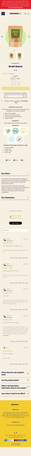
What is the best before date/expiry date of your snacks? (14, 387)
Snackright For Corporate (14, 437)
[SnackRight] (15, 13)
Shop (24, 435)
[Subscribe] (25, 96)
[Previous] (2, 36)
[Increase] (18, 83)
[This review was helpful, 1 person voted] (23, 283)
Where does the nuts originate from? (13, 373)
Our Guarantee (8, 197)
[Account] (25, 13)
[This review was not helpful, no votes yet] (26, 258)
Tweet (9, 160)
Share (16, 160)
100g (13, 78)
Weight (15, 76)
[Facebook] (14, 432)
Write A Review (15, 223)
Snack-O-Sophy (12, 435)
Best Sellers (19, 435)
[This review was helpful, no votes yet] (23, 258)
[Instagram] (16, 432)
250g (18, 78)
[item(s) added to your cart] (28, 13)
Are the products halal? (10, 380)
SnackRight (17, 443)
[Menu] (3, 13)
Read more (6, 335)
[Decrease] (13, 83)
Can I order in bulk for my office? (13, 393)
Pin (23, 160)
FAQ (22, 437)
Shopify (18, 444)
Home (6, 435)
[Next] (28, 36)
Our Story (6, 173)
